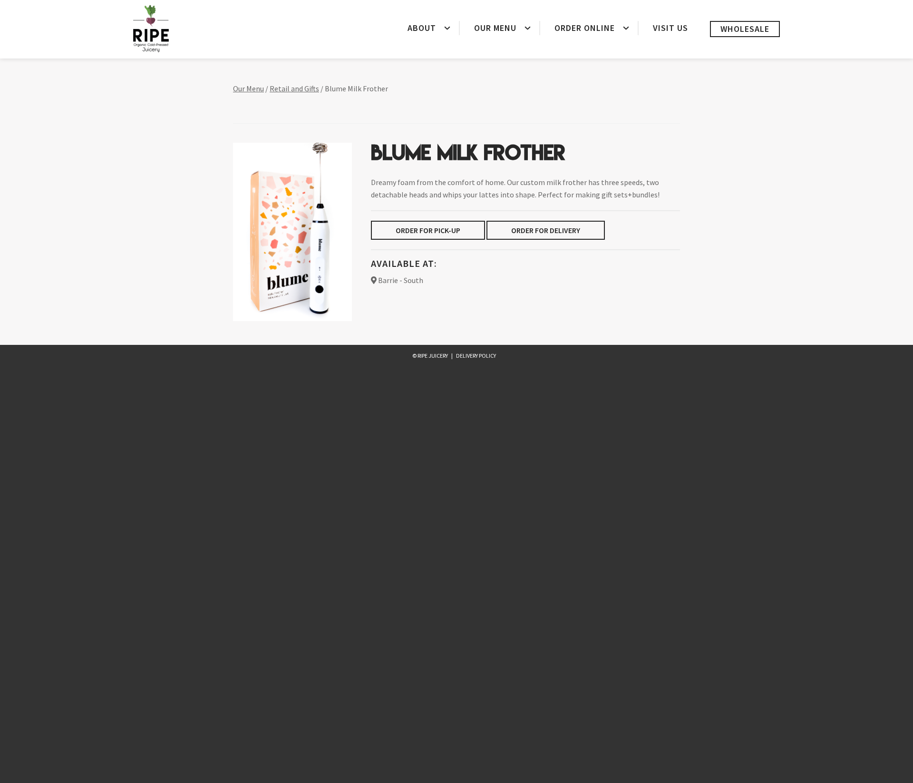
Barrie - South (400, 280)
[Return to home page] (151, 28)
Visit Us (670, 27)
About (422, 27)
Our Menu (495, 27)
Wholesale (744, 28)
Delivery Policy (476, 355)
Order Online (584, 27)
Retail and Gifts (294, 88)
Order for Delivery (545, 230)
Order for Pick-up (428, 230)
